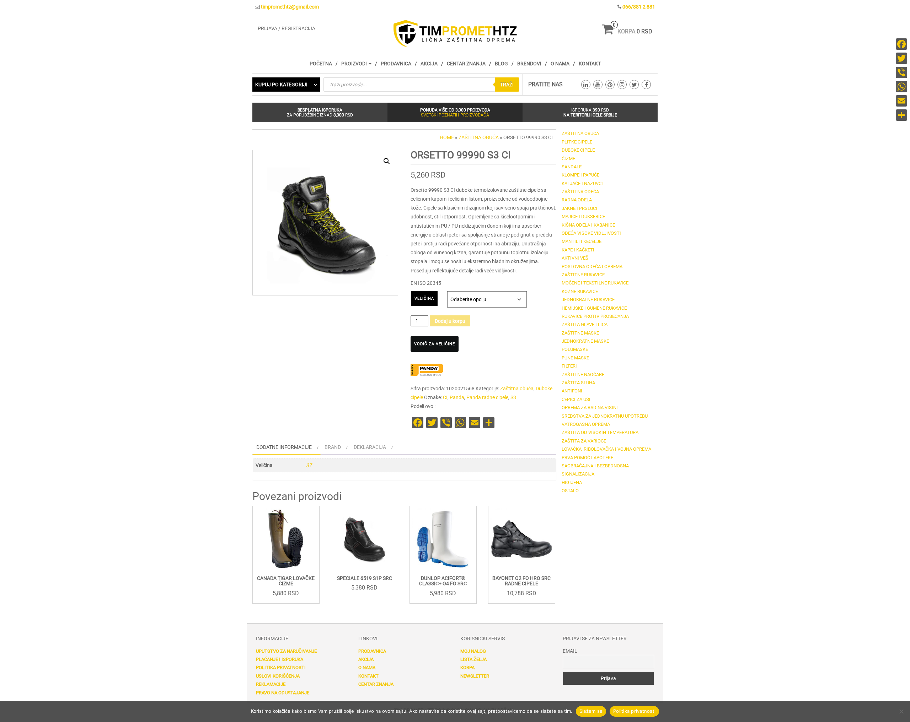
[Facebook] (901, 44)
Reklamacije (270, 684)
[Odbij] (901, 711)
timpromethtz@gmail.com (290, 7)
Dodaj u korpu (450, 321)
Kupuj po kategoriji (281, 84)
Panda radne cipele (487, 397)
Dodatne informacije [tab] (284, 447)
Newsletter (474, 676)
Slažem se (591, 711)
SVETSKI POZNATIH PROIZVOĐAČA (455, 115)
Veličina (424, 298)
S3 (513, 397)
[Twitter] (901, 58)
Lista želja (473, 659)
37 (309, 465)
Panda (457, 397)
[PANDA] (428, 369)
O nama (560, 63)
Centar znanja (466, 63)
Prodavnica (396, 63)
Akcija (429, 63)
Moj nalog (473, 651)
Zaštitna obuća (479, 137)
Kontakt (590, 63)
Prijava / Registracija (286, 28)
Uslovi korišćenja (278, 676)
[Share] (901, 115)
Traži (507, 84)
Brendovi (529, 63)
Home (447, 137)
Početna (321, 63)
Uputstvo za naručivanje (286, 651)
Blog (501, 63)
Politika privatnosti (281, 667)
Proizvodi (354, 63)
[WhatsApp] (901, 87)
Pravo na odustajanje (282, 692)
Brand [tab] (333, 447)
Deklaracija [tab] (370, 447)
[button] (386, 161)
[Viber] (901, 72)
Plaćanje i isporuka (279, 659)
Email (570, 651)
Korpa (467, 667)
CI (445, 397)
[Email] (901, 101)
